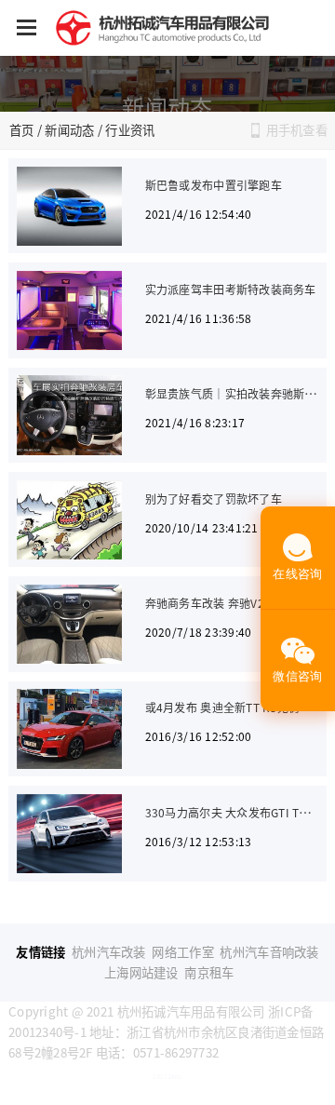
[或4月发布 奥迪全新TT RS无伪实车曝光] (70, 728)
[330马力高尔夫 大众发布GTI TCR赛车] (70, 833)
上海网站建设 (141, 972)
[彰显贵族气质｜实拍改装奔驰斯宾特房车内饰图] (70, 414)
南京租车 (209, 972)
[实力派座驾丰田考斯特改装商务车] (70, 310)
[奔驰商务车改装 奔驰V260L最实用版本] (70, 624)
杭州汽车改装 (109, 952)
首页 (21, 130)
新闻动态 (69, 130)
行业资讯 (129, 130)
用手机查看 (297, 130)
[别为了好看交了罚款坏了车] (70, 519)
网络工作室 (182, 952)
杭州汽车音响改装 (269, 952)
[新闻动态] (167, 84)
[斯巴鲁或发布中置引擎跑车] (70, 206)
